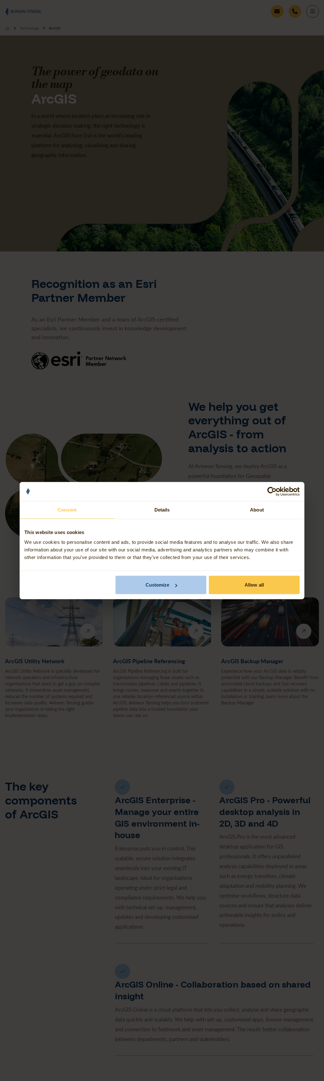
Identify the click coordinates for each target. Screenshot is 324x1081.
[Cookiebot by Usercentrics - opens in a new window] (272, 491)
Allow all (254, 585)
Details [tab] (162, 509)
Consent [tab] (67, 509)
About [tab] (257, 509)
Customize (158, 585)
